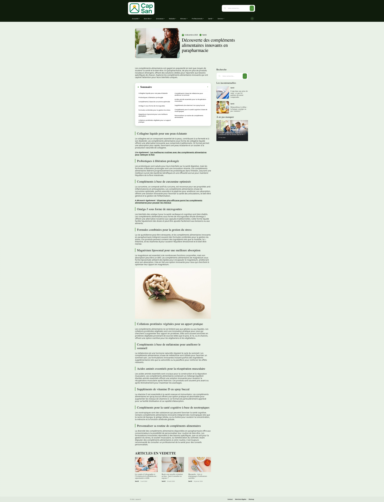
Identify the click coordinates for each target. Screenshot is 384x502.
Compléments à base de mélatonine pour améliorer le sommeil (189, 94)
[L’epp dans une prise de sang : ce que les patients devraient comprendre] (222, 92)
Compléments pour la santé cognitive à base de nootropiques (191, 110)
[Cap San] (141, 8)
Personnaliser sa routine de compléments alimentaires (189, 116)
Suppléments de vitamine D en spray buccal (190, 105)
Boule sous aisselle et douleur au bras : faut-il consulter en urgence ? (172, 476)
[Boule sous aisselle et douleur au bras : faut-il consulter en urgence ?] (173, 464)
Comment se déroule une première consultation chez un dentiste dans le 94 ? (231, 133)
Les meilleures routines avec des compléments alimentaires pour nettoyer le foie (170, 153)
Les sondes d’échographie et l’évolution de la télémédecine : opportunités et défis (146, 476)
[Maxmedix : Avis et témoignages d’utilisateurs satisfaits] (199, 464)
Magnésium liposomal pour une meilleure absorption (153, 115)
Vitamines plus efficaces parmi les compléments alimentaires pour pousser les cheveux (168, 201)
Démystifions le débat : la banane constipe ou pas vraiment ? (238, 109)
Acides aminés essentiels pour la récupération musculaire (190, 100)
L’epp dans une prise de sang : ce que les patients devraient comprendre (239, 94)
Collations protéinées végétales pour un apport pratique (154, 121)
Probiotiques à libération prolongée (150, 97)
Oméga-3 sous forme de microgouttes (151, 106)
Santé (204, 35)
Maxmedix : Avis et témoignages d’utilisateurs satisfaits (197, 476)
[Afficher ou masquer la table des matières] (180, 87)
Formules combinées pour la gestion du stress (154, 110)
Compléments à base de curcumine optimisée (154, 102)
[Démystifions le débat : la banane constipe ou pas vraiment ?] (222, 107)
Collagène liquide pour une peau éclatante (153, 93)
